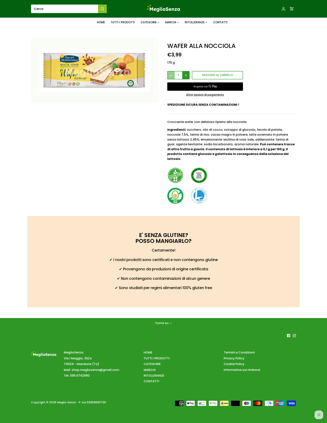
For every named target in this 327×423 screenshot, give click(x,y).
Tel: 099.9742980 (77, 375)
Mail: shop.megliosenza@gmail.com (91, 370)
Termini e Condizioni (239, 352)
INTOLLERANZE (154, 375)
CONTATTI (151, 381)
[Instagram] (294, 335)
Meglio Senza (66, 402)
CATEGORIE (152, 364)
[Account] (283, 9)
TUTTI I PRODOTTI (157, 358)
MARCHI (150, 370)
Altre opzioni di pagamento (205, 94)
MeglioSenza (73, 352)
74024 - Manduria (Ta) (81, 364)
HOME (148, 352)
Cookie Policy (234, 364)
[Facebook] (288, 335)
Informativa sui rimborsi (242, 370)
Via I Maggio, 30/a (78, 358)
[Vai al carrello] (292, 9)
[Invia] (102, 9)
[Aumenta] (185, 75)
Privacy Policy (234, 358)
